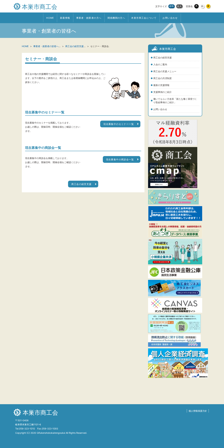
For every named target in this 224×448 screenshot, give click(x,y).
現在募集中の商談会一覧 (120, 159)
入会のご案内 (160, 64)
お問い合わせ (160, 109)
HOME (25, 46)
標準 (171, 6)
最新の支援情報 (161, 85)
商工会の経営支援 (162, 57)
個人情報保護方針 (198, 410)
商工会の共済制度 (162, 78)
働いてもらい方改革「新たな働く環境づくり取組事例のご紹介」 (175, 100)
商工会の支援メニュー (164, 71)
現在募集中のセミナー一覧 (118, 124)
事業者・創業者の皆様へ (46, 46)
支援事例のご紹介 (162, 92)
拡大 (179, 6)
